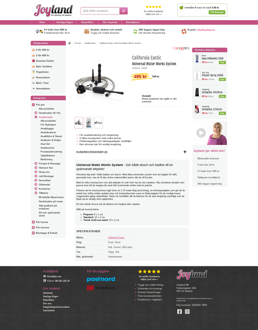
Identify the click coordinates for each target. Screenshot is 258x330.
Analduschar (47, 147)
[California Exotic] (181, 49)
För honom (42, 227)
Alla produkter (46, 108)
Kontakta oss (54, 276)
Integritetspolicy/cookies (56, 307)
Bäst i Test (42, 82)
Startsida (48, 293)
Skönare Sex (46, 167)
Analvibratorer (48, 132)
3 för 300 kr (42, 49)
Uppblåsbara (48, 155)
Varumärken (43, 88)
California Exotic (116, 237)
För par (40, 104)
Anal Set (45, 143)
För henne (42, 222)
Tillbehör (43, 193)
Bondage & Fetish (47, 233)
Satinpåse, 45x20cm (212, 91)
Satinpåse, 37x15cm (212, 108)
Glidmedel (44, 184)
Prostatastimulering (51, 151)
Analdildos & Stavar (51, 136)
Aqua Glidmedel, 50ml (212, 57)
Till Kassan (217, 12)
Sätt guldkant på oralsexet (48, 207)
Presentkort (43, 77)
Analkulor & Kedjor (51, 140)
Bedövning (46, 159)
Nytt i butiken (44, 66)
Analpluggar (47, 128)
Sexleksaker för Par (50, 112)
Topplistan (42, 71)
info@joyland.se (206, 29)
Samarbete (49, 310)
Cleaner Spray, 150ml (212, 74)
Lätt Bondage (46, 176)
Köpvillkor (48, 300)
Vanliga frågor (50, 296)
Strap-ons (44, 172)
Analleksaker (46, 117)
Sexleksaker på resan (51, 201)
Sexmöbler (45, 180)
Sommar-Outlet (45, 60)
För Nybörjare (48, 124)
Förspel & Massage (49, 163)
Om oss (47, 303)
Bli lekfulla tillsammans (51, 197)
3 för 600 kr (42, 55)
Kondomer (44, 188)
